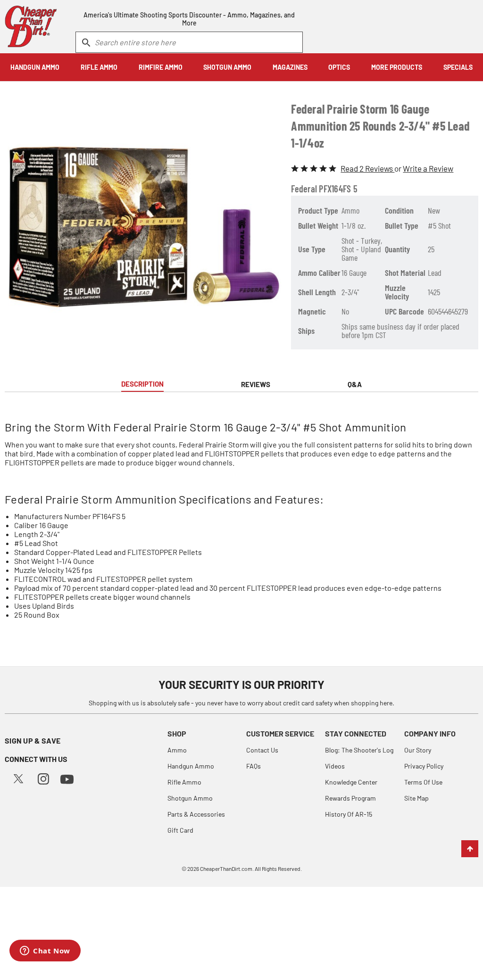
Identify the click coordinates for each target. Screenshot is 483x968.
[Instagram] (43, 777)
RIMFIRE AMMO (161, 67)
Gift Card (180, 830)
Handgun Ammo (190, 766)
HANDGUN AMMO (34, 67)
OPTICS (339, 67)
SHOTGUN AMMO (227, 67)
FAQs (253, 766)
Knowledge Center (351, 782)
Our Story (417, 750)
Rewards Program (350, 798)
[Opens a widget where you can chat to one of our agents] (45, 951)
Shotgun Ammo (190, 798)
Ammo (177, 750)
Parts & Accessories (196, 814)
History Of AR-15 (348, 814)
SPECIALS (458, 67)
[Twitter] (18, 777)
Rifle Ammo (184, 782)
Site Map (416, 798)
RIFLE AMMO (99, 67)
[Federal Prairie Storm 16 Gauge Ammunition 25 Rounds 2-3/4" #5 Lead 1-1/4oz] (144, 226)
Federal (304, 188)
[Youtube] (67, 778)
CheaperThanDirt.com (226, 868)
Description (142, 384)
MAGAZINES (290, 67)
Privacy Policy (423, 766)
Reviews (255, 384)
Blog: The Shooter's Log (359, 750)
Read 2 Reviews (367, 168)
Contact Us (262, 750)
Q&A (355, 384)
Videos (335, 766)
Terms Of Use (423, 782)
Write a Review (428, 168)
